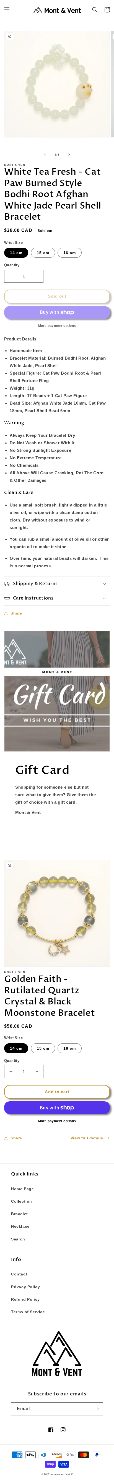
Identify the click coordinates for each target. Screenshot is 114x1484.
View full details (87, 1138)
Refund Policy (25, 1299)
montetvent (57, 1474)
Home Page (22, 1189)
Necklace (20, 1226)
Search (18, 1239)
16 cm (69, 252)
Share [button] (16, 613)
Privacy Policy (25, 1287)
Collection (21, 1201)
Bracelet (19, 1214)
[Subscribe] (96, 1408)
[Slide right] (69, 154)
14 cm (16, 252)
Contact (19, 1274)
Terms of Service (28, 1312)
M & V (69, 1474)
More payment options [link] (57, 326)
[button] (7, 10)
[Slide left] (45, 154)
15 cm (43, 252)
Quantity (11, 265)
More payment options (57, 1121)
